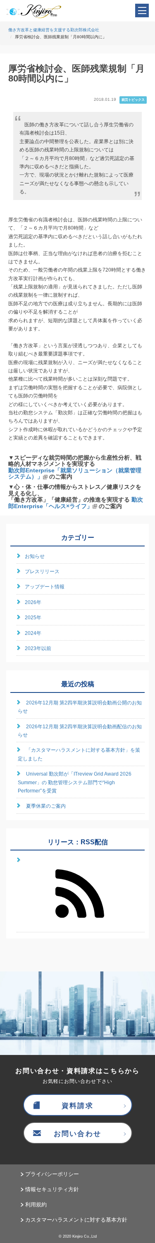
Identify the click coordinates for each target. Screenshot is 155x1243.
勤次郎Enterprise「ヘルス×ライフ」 (75, 502)
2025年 (33, 617)
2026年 (33, 602)
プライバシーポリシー (52, 1174)
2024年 (33, 633)
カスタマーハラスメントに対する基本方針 (76, 1220)
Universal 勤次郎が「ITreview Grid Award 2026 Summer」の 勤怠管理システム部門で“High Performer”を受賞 (74, 782)
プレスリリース (42, 571)
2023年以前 (38, 648)
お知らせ (35, 556)
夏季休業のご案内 (46, 806)
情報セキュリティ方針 (52, 1189)
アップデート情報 (44, 587)
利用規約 (36, 1204)
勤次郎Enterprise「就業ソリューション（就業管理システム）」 (74, 473)
